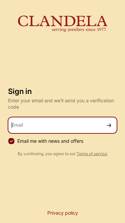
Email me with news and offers (50, 141)
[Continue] (109, 125)
